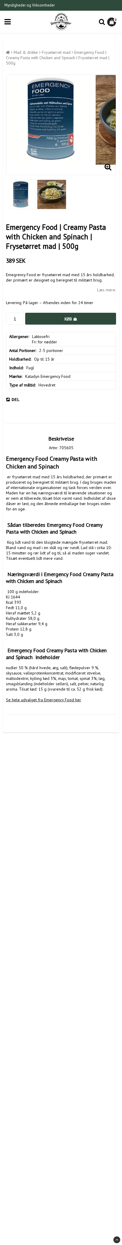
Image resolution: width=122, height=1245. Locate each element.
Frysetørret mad (56, 52)
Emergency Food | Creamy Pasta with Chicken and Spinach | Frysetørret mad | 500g (57, 58)
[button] (112, 22)
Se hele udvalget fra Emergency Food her (43, 699)
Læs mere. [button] (106, 290)
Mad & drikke (26, 52)
